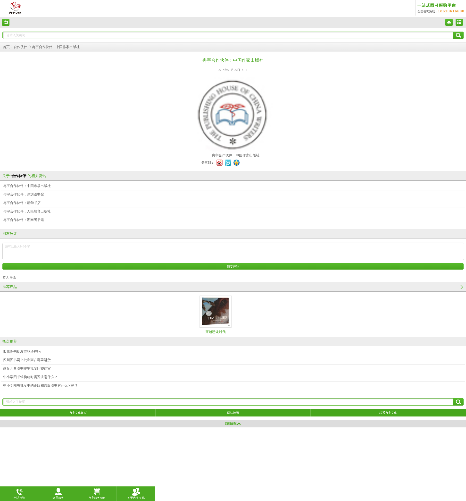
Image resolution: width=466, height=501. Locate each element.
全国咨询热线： (441, 11)
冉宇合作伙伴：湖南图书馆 (23, 220)
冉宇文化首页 (78, 413)
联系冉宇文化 (388, 413)
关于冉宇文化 (136, 498)
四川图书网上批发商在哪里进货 (27, 360)
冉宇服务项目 (97, 498)
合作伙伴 (21, 47)
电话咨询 (19, 498)
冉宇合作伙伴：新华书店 (22, 203)
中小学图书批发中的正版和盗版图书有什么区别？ (40, 385)
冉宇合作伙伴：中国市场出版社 (27, 186)
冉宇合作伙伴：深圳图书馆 (23, 194)
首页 (6, 47)
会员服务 (58, 498)
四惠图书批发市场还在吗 (22, 351)
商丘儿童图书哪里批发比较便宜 (27, 368)
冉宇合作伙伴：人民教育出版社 (27, 211)
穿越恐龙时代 (215, 332)
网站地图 (233, 413)
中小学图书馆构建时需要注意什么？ (30, 377)
